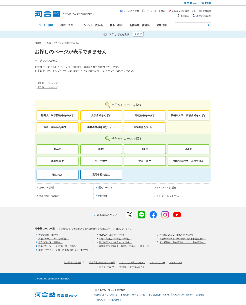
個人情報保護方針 (72, 262)
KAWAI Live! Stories (183, 294)
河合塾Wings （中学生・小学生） (115, 242)
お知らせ (101, 300)
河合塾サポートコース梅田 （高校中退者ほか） (182, 238)
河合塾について (106, 267)
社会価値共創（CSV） (159, 294)
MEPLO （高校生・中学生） (113, 235)
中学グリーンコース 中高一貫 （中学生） (58, 246)
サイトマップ (175, 262)
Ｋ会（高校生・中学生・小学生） (115, 238)
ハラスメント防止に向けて (132, 262)
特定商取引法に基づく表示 (102, 262)
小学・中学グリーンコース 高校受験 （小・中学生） (63, 250)
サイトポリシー (157, 262)
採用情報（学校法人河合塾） (133, 267)
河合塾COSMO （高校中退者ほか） (177, 235)
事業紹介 (124, 294)
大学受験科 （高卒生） (49, 235)
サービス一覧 (138, 294)
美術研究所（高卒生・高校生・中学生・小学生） (123, 246)
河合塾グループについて (105, 294)
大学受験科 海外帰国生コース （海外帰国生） (182, 242)
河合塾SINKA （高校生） (50, 242)
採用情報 (200, 294)
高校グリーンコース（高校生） (53, 238)
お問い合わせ (114, 300)
